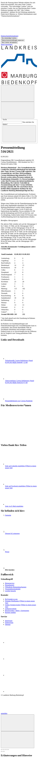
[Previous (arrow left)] (2, 751)
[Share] (4, 749)
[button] (19, 423)
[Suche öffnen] (17, 93)
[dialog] (19, 23)
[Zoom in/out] (8, 749)
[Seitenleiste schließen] (17, 739)
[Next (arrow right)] (4, 751)
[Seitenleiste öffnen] (17, 110)
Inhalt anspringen (6, 44)
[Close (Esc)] (2, 749)
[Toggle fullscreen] (6, 749)
